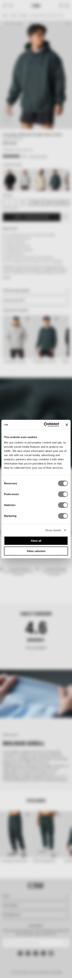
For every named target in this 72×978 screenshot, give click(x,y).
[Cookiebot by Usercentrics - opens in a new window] (44, 424)
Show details (53, 530)
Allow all (36, 540)
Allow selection (36, 550)
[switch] (63, 494)
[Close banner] (67, 425)
